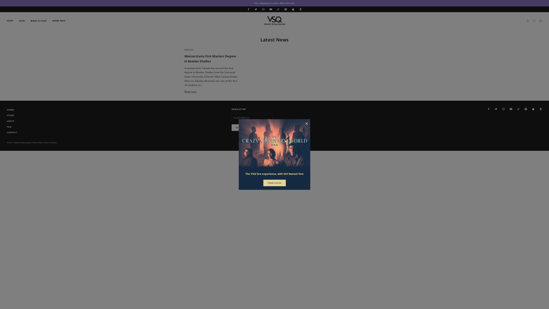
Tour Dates (274, 183)
